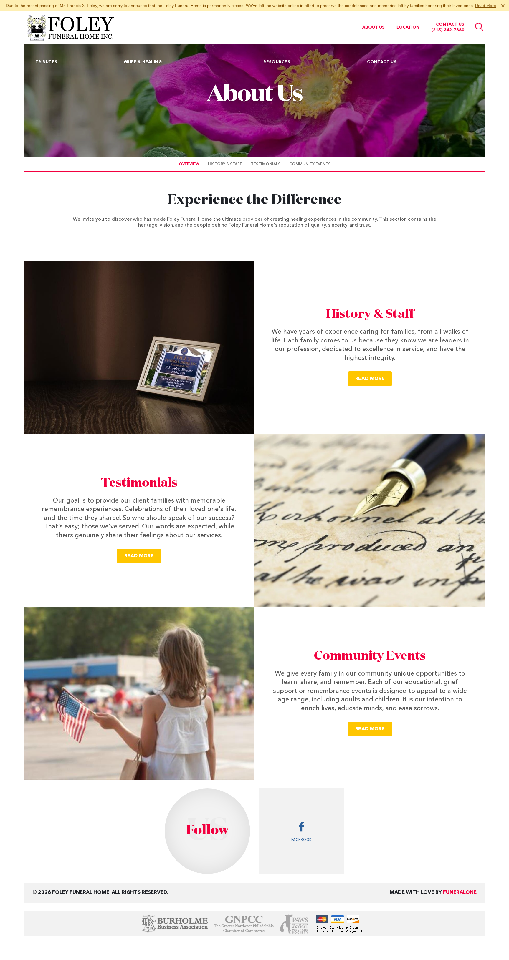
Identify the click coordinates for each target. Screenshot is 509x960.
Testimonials (139, 483)
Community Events (370, 656)
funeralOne (460, 892)
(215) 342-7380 (447, 30)
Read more (373, 378)
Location (407, 27)
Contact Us (450, 24)
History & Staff (370, 314)
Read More (485, 5)
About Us (373, 27)
